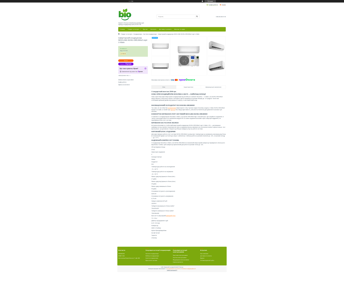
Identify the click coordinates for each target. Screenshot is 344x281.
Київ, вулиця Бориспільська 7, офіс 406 (129, 258)
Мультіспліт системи (151, 260)
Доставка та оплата (165, 29)
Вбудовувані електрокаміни (181, 260)
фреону (173, 110)
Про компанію (204, 253)
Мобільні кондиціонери (152, 256)
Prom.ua (181, 267)
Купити (126, 60)
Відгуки (202, 258)
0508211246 (121, 256)
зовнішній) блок (170, 216)
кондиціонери (172, 108)
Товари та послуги (133, 29)
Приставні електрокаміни (180, 255)
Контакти (153, 29)
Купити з (122, 64)
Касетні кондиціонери (152, 258)
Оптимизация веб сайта (207, 260)
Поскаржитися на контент (173, 268)
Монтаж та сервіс (179, 29)
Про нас (145, 29)
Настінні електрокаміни (179, 257)
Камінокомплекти (178, 262)
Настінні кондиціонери (150, 34)
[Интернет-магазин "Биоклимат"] (125, 14)
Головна (122, 29)
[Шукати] (197, 16)
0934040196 (121, 253)
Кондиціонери (137, 34)
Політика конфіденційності (188, 268)
